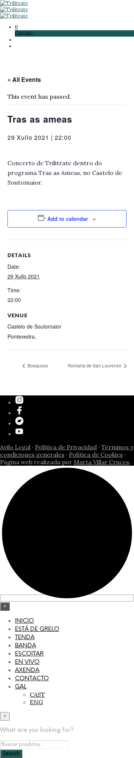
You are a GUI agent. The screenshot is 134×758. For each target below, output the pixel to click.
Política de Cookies (96, 454)
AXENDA (27, 670)
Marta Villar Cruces (101, 462)
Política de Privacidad (66, 447)
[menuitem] (74, 687)
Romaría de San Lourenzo (95, 365)
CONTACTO (32, 678)
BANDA (25, 646)
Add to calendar (67, 218)
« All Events (24, 79)
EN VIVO (27, 662)
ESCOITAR (29, 654)
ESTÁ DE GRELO (37, 629)
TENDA (25, 637)
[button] (16, 27)
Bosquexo (37, 365)
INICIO (24, 621)
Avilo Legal (15, 447)
